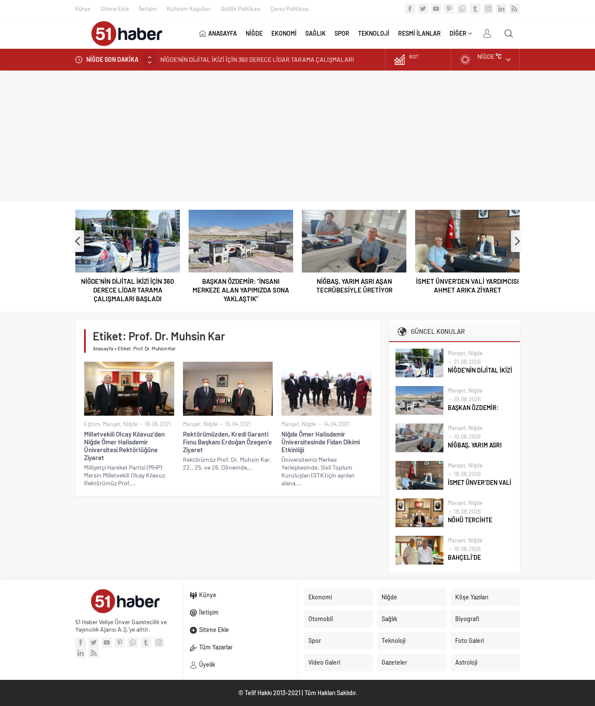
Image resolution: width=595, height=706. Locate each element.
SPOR (342, 33)
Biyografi (467, 618)
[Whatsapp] (462, 8)
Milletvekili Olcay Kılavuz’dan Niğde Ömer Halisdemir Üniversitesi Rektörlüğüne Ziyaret (124, 445)
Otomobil (320, 618)
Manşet (112, 423)
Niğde (130, 423)
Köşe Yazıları (471, 597)
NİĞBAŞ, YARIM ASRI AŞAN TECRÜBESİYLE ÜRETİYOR (354, 285)
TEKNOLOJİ (373, 33)
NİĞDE (254, 33)
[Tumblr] (475, 8)
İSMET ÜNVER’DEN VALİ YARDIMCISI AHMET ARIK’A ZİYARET (467, 285)
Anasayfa (103, 348)
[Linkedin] (501, 8)
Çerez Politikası (289, 8)
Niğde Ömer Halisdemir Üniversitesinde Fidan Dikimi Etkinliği (320, 442)
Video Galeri (324, 662)
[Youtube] (436, 8)
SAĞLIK (315, 33)
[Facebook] (410, 8)
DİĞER (458, 33)
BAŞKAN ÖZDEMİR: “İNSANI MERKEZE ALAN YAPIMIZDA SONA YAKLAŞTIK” (241, 290)
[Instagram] (488, 8)
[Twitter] (423, 8)
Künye (83, 8)
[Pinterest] (449, 8)
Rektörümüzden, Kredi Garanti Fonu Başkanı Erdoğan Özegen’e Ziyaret (227, 442)
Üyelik (207, 664)
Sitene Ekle (115, 8)
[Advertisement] (297, 136)
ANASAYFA (222, 33)
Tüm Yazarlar (216, 647)
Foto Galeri (469, 640)
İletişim (148, 8)
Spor (314, 640)
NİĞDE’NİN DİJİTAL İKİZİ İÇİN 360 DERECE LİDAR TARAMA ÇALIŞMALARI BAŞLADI (127, 290)
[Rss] (514, 8)
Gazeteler (394, 662)
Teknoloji (394, 640)
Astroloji (466, 662)
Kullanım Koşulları (189, 8)
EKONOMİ (284, 33)
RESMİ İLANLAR (419, 33)
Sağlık (389, 618)
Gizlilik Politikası (240, 8)
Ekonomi (320, 597)
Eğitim (92, 423)
